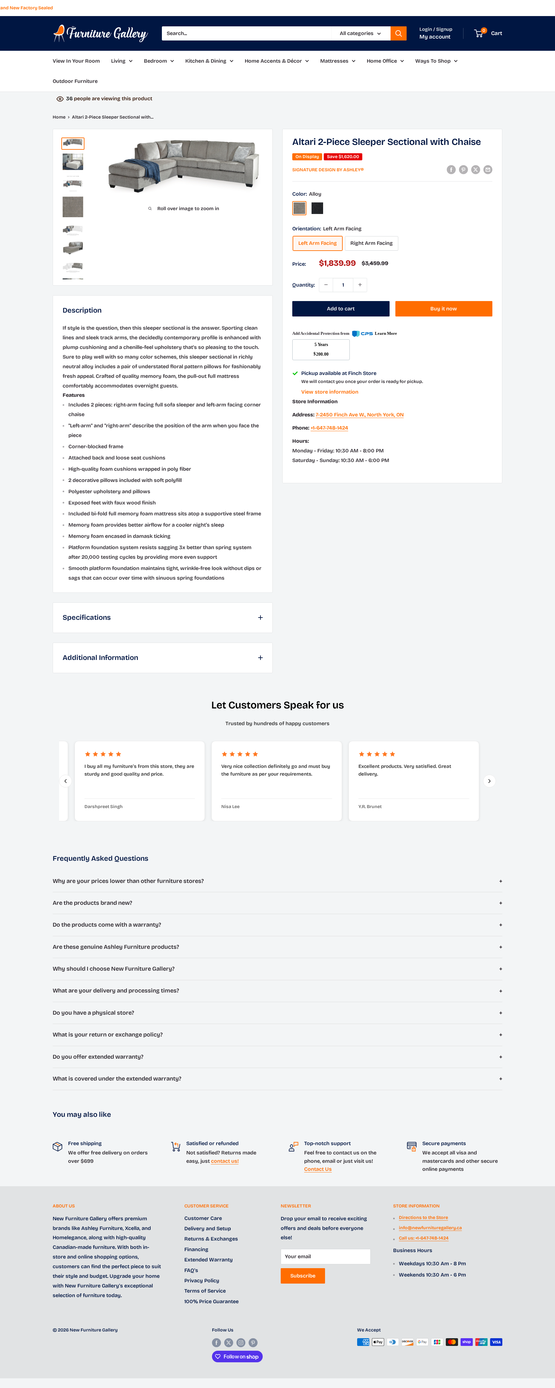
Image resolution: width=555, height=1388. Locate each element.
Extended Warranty (208, 1260)
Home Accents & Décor (273, 61)
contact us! (225, 1161)
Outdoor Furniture (75, 81)
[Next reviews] (489, 781)
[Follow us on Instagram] (240, 1342)
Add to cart (341, 308)
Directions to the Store (423, 1217)
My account (435, 36)
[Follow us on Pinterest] (253, 1342)
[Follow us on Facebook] (216, 1342)
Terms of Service (205, 1291)
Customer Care (203, 1218)
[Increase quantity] (360, 284)
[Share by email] (487, 169)
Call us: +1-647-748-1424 (424, 1238)
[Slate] (317, 208)
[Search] (399, 33)
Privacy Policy (201, 1280)
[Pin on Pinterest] (463, 169)
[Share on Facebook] (451, 169)
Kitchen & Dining (205, 61)
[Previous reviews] (65, 781)
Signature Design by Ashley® (328, 170)
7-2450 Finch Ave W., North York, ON (360, 415)
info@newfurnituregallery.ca (430, 1228)
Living (118, 61)
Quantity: (303, 284)
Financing (196, 1249)
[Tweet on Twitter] (475, 169)
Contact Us (318, 1169)
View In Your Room (76, 61)
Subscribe (302, 1276)
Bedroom (155, 61)
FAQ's (191, 1270)
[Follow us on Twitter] (228, 1342)
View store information (329, 392)
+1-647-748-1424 (329, 428)
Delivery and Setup (207, 1228)
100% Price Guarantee (211, 1301)
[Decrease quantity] (326, 284)
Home (59, 117)
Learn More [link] (386, 333)
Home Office (382, 61)
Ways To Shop (433, 61)
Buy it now (443, 308)
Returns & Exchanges (211, 1239)
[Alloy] (299, 208)
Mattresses (334, 61)
